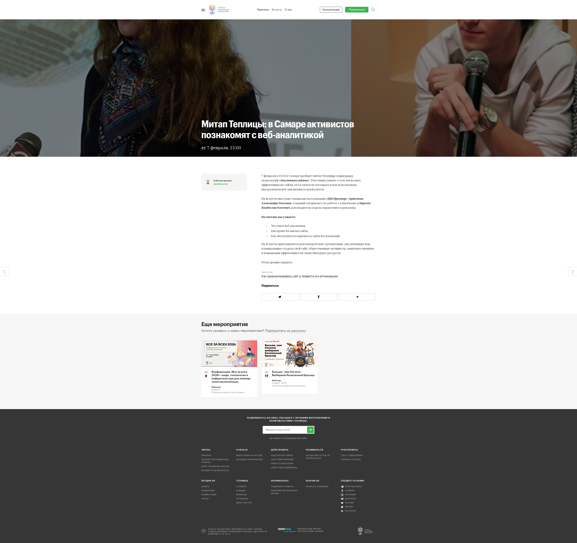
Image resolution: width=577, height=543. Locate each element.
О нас (288, 9)
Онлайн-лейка (209, 495)
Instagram (350, 495)
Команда (241, 491)
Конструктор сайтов (282, 456)
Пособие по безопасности (215, 471)
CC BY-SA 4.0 (225, 534)
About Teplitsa (244, 503)
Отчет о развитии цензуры (215, 466)
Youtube (349, 503)
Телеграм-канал (353, 487)
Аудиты (205, 487)
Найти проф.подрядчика (284, 468)
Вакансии (241, 495)
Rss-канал (350, 511)
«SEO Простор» (336, 198)
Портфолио (242, 499)
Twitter (349, 507)
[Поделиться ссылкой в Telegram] (357, 296)
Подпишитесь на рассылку (285, 331)
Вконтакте (350, 499)
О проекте (241, 487)
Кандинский (208, 491)
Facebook (350, 491)
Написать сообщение (317, 487)
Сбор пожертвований (282, 460)
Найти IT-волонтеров (282, 464)
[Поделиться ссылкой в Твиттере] (280, 296)
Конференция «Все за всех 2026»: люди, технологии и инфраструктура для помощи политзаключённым (231, 376)
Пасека (205, 499)
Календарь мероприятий (249, 460)
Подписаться (357, 9)
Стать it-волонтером (352, 456)
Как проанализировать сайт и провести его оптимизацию (299, 276)
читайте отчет (220, 183)
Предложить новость (282, 487)
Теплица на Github (351, 460)
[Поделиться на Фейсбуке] (318, 296)
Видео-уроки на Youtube (249, 456)
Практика (263, 9)
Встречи (277, 9)
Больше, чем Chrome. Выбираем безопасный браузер (293, 373)
